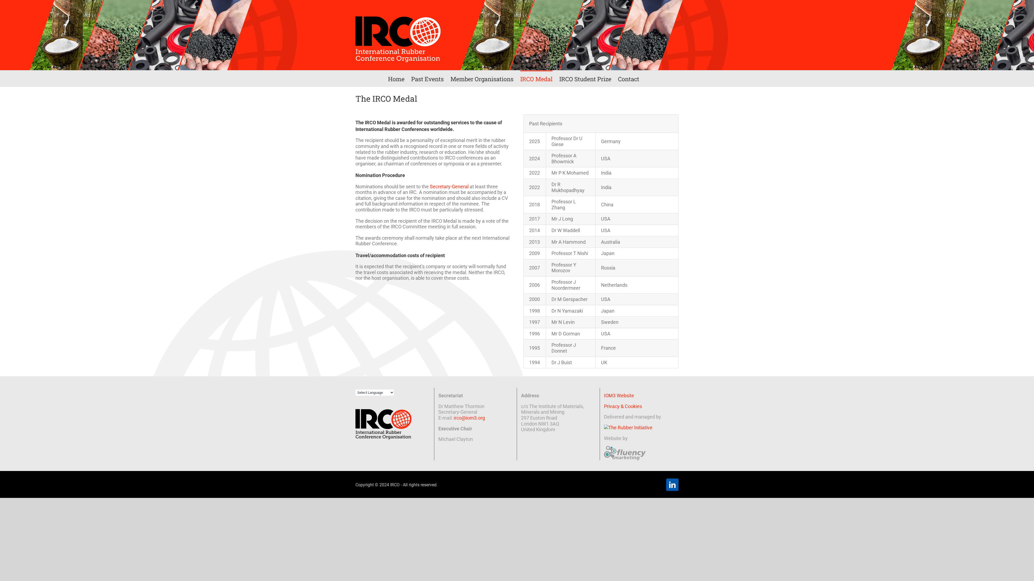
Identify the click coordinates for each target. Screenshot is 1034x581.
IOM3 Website (619, 395)
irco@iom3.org (469, 418)
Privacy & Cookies (623, 406)
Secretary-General (449, 186)
